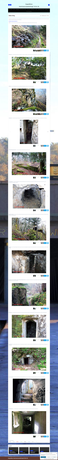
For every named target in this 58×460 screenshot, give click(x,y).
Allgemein (11, 450)
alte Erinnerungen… (23, 452)
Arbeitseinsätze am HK (41, 9)
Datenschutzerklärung (49, 458)
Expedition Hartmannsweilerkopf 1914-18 (18, 458)
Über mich (28, 9)
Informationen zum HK (23, 9)
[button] (56, 453)
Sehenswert (32, 9)
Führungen (17, 9)
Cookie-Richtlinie (45, 458)
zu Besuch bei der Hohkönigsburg (32, 452)
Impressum (53, 458)
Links (36, 9)
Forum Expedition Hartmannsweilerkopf (13, 452)
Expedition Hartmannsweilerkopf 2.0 (13, 21)
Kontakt (46, 9)
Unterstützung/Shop (29, 11)
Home (11, 9)
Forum (14, 9)
